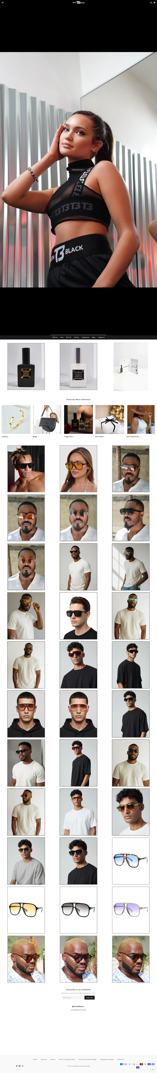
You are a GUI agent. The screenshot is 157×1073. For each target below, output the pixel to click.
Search (35, 1059)
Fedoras (55, 337)
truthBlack (75, 1066)
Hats (61, 337)
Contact (52, 1059)
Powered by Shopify (84, 1066)
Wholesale (121, 1059)
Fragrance (101, 337)
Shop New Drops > (78, 170)
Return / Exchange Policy (67, 1059)
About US (44, 1059)
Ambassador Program (107, 1059)
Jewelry (76, 337)
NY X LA (68, 337)
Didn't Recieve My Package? (88, 1059)
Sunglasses (85, 337)
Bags (93, 337)
